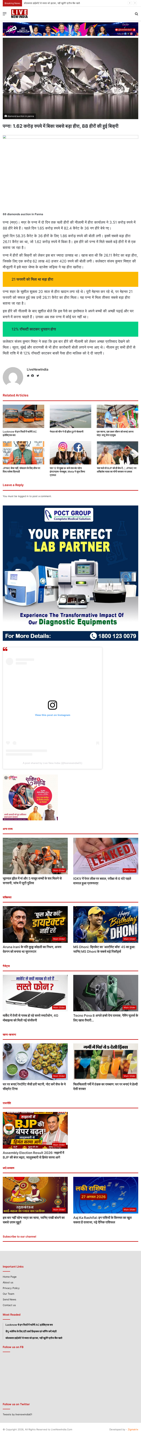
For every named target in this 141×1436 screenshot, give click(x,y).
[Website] (29, 376)
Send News (9, 1299)
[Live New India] (28, 13)
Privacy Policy (11, 1288)
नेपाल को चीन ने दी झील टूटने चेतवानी (40, 3)
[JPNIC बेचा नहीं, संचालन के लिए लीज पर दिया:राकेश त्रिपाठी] (23, 452)
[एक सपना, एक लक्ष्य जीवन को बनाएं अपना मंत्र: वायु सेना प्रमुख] (117, 416)
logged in (23, 496)
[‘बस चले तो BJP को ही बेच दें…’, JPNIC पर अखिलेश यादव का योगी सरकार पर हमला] (117, 452)
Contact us (9, 1305)
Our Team (8, 1293)
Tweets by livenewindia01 (17, 1414)
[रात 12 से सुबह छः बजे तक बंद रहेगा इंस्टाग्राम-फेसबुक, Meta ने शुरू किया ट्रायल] (70, 452)
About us (8, 1282)
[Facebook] (33, 376)
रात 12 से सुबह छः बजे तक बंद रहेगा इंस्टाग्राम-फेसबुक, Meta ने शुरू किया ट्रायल (67, 471)
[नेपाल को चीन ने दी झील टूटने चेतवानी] (70, 416)
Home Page (10, 1276)
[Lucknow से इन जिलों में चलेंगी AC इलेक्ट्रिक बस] (23, 416)
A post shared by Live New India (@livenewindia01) (52, 763)
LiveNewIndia (37, 369)
